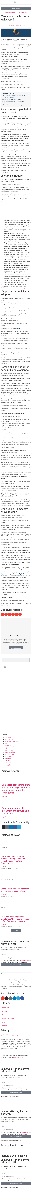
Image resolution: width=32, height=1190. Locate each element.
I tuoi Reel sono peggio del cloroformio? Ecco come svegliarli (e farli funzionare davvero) (15, 919)
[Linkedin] (11, 827)
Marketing (8, 745)
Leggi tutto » (4, 866)
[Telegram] (19, 827)
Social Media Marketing (11, 741)
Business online (20, 25)
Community (5, 1007)
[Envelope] (3, 998)
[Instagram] (3, 827)
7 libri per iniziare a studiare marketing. (13, 288)
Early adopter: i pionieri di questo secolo (14, 95)
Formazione (5, 1015)
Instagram (7, 749)
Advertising (12, 25)
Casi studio (8, 760)
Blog (3, 1022)
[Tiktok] (7, 827)
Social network (9, 739)
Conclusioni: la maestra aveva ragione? (14, 105)
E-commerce (8, 756)
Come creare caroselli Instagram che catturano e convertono (15, 811)
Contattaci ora (9, 722)
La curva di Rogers (8, 97)
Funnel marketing (10, 752)
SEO (6, 743)
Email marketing (9, 754)
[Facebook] (15, 827)
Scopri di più (9, 702)
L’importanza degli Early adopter (12, 99)
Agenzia (4, 1011)
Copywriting (8, 758)
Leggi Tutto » (5, 796)
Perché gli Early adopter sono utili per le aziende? (14, 102)
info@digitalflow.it (18, 1057)
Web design (8, 737)
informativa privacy (25, 960)
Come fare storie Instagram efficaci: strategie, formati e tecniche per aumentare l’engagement (16, 788)
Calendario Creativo (8, 1018)
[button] (16, 4)
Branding (7, 764)
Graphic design (9, 751)
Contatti (4, 1025)
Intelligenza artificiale (11, 747)
